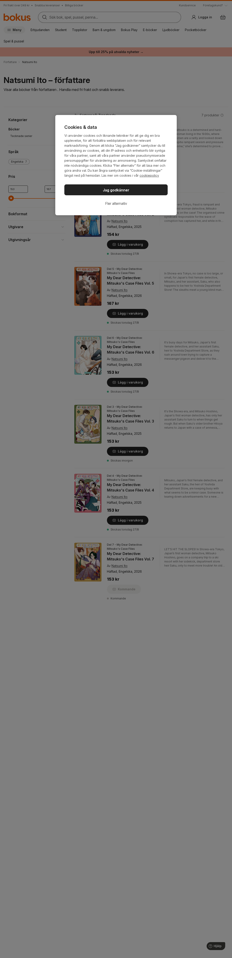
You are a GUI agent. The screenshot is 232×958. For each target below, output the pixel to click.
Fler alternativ (116, 203)
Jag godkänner (116, 190)
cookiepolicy (149, 175)
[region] (116, 165)
